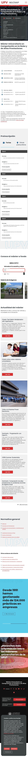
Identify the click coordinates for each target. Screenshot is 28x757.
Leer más (9, 336)
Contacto (7, 688)
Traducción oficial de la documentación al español (13, 565)
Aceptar (7, 748)
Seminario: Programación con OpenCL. (11, 434)
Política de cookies (9, 733)
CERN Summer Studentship (11, 457)
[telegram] (14, 692)
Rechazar (14, 748)
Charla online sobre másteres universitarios (11, 360)
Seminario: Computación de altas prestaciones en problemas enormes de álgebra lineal (13, 482)
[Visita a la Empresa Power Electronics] (14, 393)
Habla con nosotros (14, 5)
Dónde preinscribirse (21, 144)
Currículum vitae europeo (7, 557)
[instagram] (21, 688)
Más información (10, 614)
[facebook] (11, 688)
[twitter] (13, 688)
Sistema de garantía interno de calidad (10, 537)
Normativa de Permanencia (8, 525)
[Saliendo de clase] (12, 298)
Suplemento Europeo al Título (8, 533)
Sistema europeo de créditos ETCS (10, 559)
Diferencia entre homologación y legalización (12, 561)
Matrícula (4, 523)
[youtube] (19, 688)
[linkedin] (16, 688)
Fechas (8, 142)
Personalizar (8, 752)
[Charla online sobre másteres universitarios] (14, 349)
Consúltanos (19, 704)
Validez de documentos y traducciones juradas (12, 567)
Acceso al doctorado (6, 535)
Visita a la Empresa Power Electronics (10, 410)
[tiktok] (24, 688)
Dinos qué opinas (19, 699)
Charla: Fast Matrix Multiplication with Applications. (12, 320)
